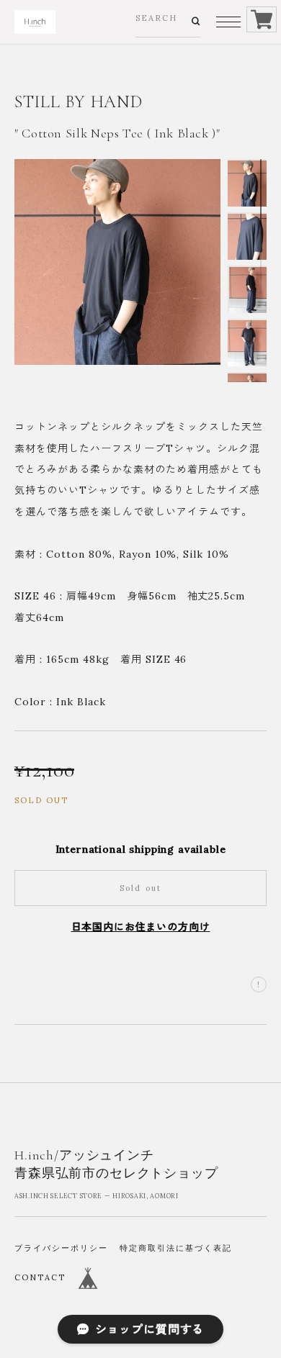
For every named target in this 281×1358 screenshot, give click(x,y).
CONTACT (40, 1277)
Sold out (141, 888)
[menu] (228, 22)
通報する (259, 984)
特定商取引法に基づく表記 (176, 1248)
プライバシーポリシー (61, 1248)
